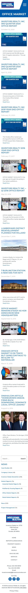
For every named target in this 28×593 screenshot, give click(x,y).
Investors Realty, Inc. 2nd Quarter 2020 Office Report (13, 66)
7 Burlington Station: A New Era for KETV (13, 271)
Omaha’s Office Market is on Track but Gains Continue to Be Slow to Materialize (13, 355)
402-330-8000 (16, 566)
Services (14, 556)
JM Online (23, 587)
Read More (6, 59)
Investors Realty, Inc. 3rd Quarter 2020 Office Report (13, 23)
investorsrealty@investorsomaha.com (14, 572)
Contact (14, 560)
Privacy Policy (14, 591)
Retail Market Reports (9, 497)
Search (23, 459)
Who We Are (14, 553)
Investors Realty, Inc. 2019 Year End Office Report (13, 109)
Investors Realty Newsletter (10, 477)
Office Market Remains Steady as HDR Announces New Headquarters (13, 311)
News (3, 503)
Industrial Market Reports (10, 484)
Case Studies (5, 468)
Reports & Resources (14, 541)
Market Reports (6, 481)
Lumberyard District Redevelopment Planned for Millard (13, 230)
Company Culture (6, 472)
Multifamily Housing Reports (11, 488)
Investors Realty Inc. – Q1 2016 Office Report (13, 189)
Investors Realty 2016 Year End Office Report (13, 150)
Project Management (8, 507)
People (14, 550)
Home (14, 537)
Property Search (14, 544)
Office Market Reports (9, 493)
